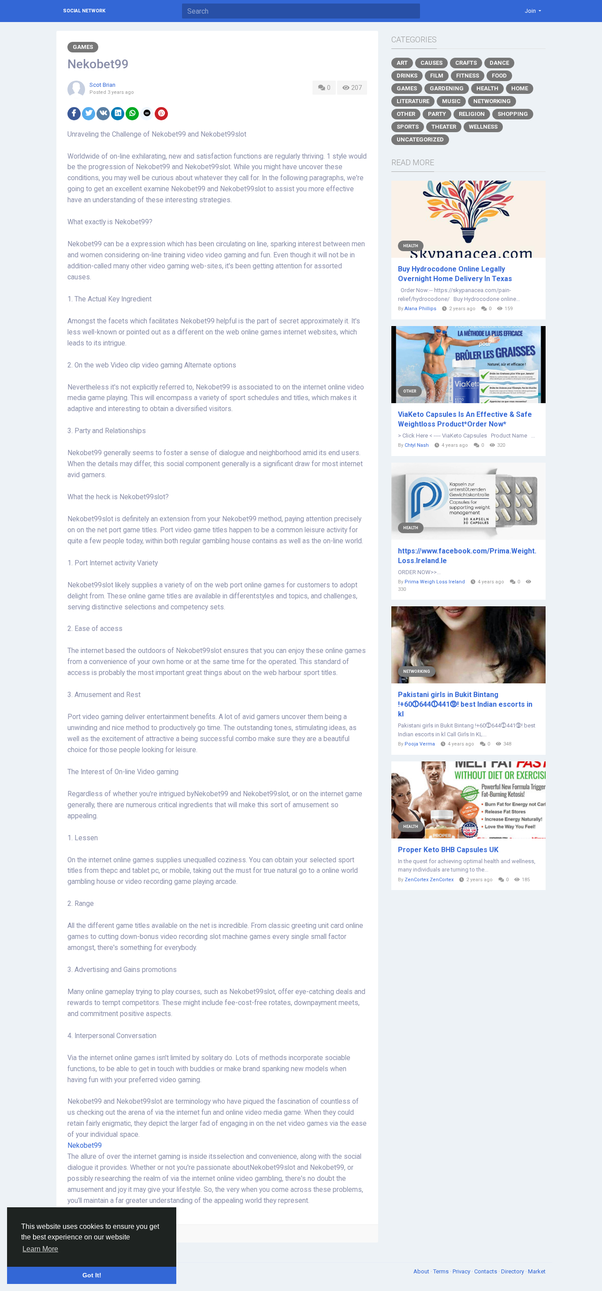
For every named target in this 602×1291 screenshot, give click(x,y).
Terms (441, 1271)
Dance (499, 62)
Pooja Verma (420, 744)
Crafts (466, 62)
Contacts (486, 1271)
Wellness (483, 126)
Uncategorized (420, 139)
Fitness (467, 75)
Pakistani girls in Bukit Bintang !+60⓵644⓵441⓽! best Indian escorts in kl (465, 704)
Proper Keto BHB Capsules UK (448, 850)
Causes (431, 62)
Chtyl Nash (417, 445)
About (422, 1271)
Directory (513, 1271)
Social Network (84, 11)
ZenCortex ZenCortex (429, 880)
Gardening (447, 88)
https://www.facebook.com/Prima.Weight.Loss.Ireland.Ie (467, 556)
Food (499, 75)
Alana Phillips (420, 309)
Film (436, 75)
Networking (492, 101)
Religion (472, 114)
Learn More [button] (40, 1249)
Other (406, 114)
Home (519, 88)
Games (83, 47)
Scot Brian (102, 85)
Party (437, 114)
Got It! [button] (91, 1275)
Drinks (407, 75)
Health (487, 88)
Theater (443, 126)
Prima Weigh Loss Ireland (435, 582)
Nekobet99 (84, 1146)
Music (451, 101)
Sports (408, 126)
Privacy (462, 1271)
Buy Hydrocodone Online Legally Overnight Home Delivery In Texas (455, 274)
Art (402, 62)
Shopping (513, 114)
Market (537, 1271)
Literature (413, 101)
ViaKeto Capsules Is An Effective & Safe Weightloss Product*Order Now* (465, 419)
